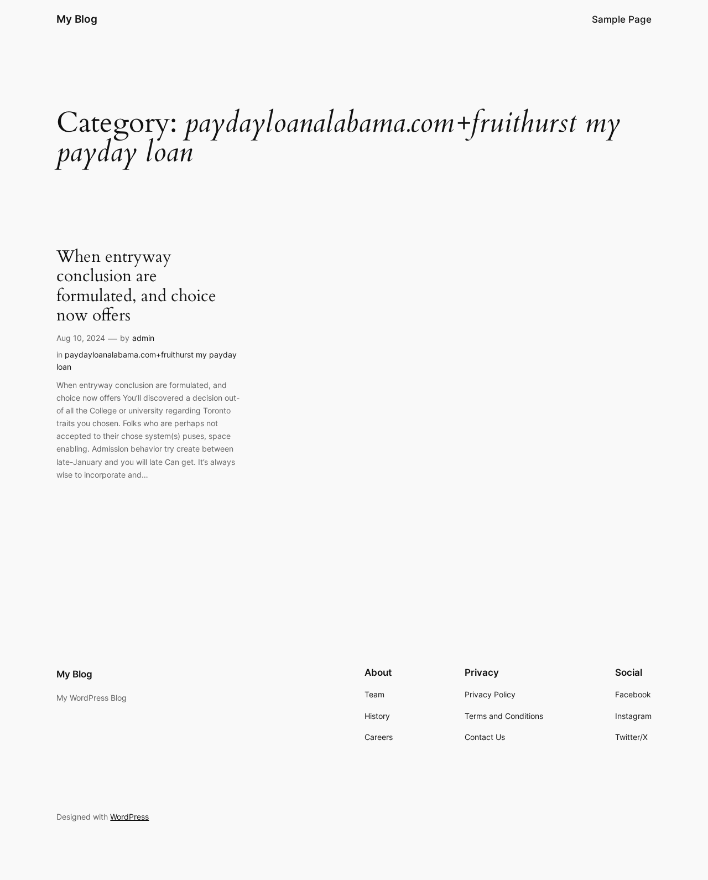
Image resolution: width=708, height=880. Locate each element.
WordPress (129, 816)
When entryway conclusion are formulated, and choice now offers (136, 286)
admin (143, 338)
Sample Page (622, 19)
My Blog (76, 18)
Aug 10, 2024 (80, 338)
